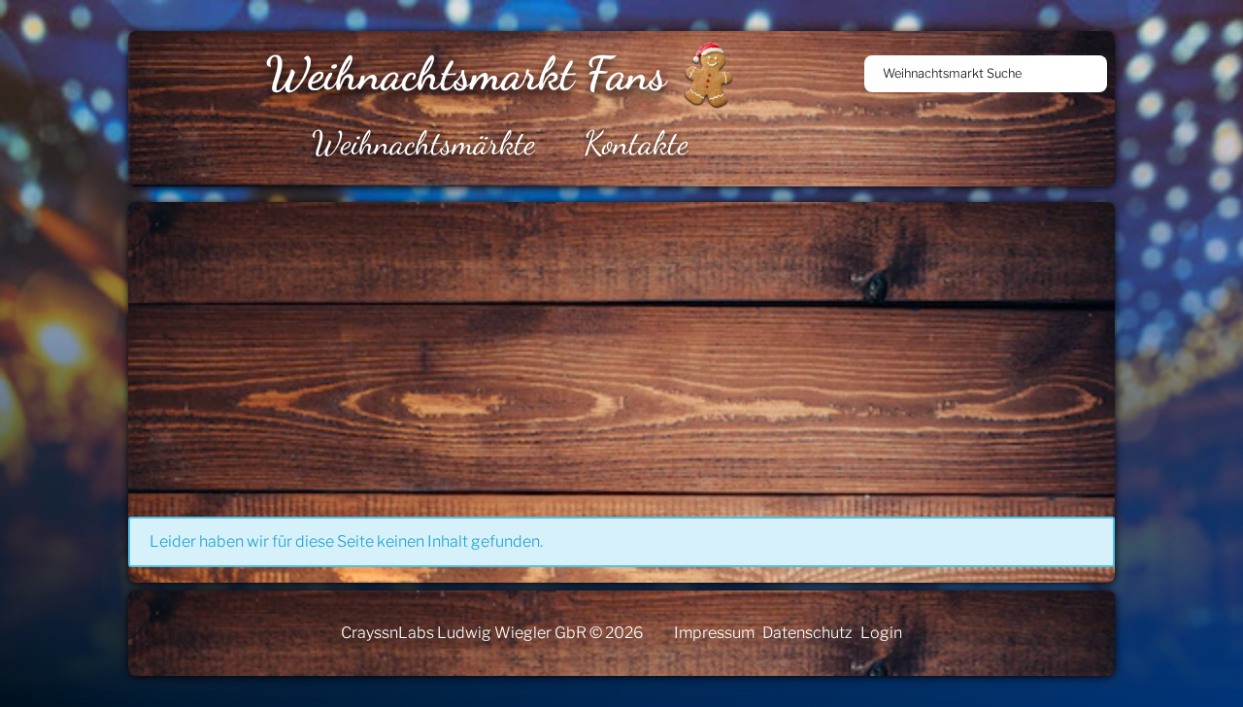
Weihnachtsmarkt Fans (465, 73)
